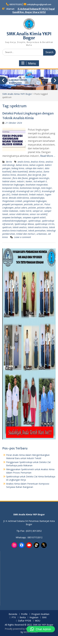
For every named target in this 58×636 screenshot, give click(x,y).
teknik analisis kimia (38, 227)
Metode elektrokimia (19, 197)
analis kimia (24, 161)
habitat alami (9, 181)
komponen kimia (10, 187)
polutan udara (44, 207)
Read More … (47, 156)
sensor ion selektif (38, 214)
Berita (9, 161)
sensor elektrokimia (18, 214)
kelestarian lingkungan (13, 184)
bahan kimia (22, 164)
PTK (14, 617)
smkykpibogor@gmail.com (39, 4)
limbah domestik (19, 194)
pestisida (28, 204)
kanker (29, 181)
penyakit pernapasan (12, 204)
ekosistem (22, 174)
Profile (24, 614)
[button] (40, 629)
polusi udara (21, 207)
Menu (32, 63)
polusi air (38, 204)
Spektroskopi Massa (24, 224)
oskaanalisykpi (37, 197)
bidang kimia (17, 168)
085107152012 (15, 4)
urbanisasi (42, 233)
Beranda (13, 614)
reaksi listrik (25, 210)
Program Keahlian (40, 614)
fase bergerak (34, 174)
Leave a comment (22, 237)
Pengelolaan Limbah (12, 201)
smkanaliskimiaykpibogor (14, 220)
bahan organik (36, 164)
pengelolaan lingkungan (35, 201)
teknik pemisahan (36, 230)
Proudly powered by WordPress (20, 628)
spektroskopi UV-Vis (44, 224)
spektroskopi (34, 220)
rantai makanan (10, 210)
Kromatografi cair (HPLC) (28, 191)
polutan (32, 207)
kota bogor (46, 187)
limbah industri (36, 194)
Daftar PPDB (24, 621)
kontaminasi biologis (30, 187)
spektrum (6, 227)
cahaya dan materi (34, 168)
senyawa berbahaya (11, 217)
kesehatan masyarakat (37, 184)
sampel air (38, 210)
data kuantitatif (20, 171)
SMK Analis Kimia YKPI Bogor (29, 35)
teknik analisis (20, 227)
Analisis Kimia (37, 161)
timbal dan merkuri (25, 233)
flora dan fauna (20, 178)
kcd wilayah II (40, 181)
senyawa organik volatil (34, 217)
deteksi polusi (35, 171)
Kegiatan (34, 617)
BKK (44, 617)
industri (20, 181)
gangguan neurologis (39, 178)
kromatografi (8, 191)
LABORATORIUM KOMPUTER (18, 82)
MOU (37, 621)
